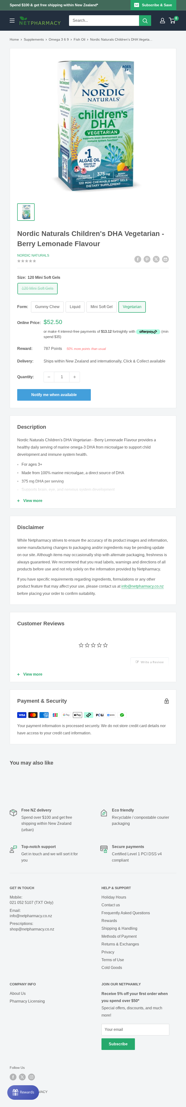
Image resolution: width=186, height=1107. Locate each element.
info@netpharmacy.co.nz (142, 586)
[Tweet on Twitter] (156, 259)
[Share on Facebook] (137, 259)
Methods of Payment (119, 936)
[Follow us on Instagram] (31, 1076)
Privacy (107, 952)
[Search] (145, 20)
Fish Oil (79, 39)
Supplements (34, 39)
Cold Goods (111, 968)
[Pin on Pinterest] (147, 259)
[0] (172, 20)
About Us (18, 993)
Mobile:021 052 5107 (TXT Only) (31, 900)
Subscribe (118, 1044)
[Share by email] (165, 259)
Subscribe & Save (157, 5)
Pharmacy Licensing (27, 1001)
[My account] (162, 20)
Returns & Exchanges (120, 944)
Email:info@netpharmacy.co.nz (31, 913)
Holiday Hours (113, 897)
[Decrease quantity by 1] (49, 377)
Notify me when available (54, 395)
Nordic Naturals (33, 255)
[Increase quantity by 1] (75, 377)
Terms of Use (112, 960)
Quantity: (25, 377)
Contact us (110, 905)
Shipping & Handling (119, 928)
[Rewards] (23, 1092)
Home (14, 39)
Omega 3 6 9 (59, 39)
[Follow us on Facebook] (13, 1076)
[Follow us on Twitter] (22, 1076)
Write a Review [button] (152, 662)
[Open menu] (12, 20)
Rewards (109, 921)
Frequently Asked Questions (125, 913)
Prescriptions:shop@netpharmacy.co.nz (32, 926)
